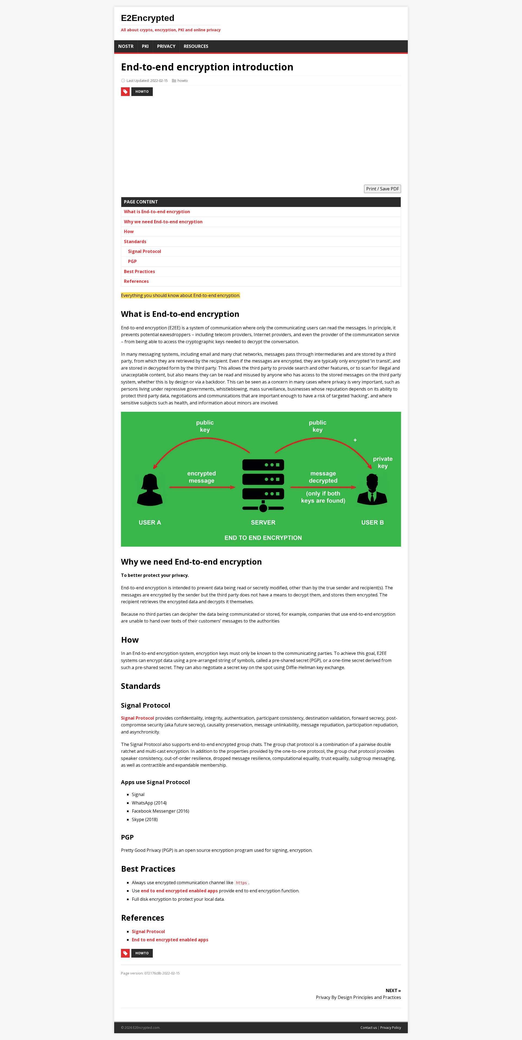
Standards (135, 241)
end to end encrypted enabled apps (179, 891)
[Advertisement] (261, 141)
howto (183, 80)
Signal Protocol (144, 251)
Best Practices (139, 271)
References (136, 281)
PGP (132, 261)
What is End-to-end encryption (157, 212)
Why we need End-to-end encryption (163, 222)
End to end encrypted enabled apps (170, 940)
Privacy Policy (390, 1027)
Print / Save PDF (382, 189)
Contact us (369, 1027)
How (129, 231)
